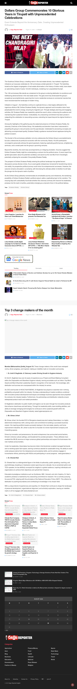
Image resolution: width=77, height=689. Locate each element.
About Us (7, 679)
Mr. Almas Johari (40, 495)
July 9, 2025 (26, 530)
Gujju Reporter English (14, 683)
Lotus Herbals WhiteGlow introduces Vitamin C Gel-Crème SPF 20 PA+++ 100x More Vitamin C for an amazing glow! (38, 245)
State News (54, 651)
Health (30, 654)
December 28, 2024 (10, 555)
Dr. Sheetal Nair (28, 495)
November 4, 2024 (33, 219)
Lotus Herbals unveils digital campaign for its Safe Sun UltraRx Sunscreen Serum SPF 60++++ (15, 244)
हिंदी (42, 679)
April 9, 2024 (9, 248)
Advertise (15, 679)
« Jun (6, 630)
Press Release (32, 662)
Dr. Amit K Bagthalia (15, 495)
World (53, 659)
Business (39, 314)
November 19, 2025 (10, 530)
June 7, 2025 (44, 524)
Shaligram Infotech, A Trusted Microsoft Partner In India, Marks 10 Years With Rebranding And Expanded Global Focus (29, 523)
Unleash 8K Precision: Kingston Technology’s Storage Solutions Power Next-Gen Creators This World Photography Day (41, 573)
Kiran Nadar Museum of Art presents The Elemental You (37, 215)
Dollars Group (25, 187)
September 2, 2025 (10, 219)
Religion (30, 665)
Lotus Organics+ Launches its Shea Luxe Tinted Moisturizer (14, 215)
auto (6, 651)
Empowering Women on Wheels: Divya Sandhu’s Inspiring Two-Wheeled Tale (62, 244)
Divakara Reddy (14, 187)
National (30, 659)
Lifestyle (39, 29)
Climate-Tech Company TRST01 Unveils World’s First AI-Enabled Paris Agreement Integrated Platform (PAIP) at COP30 (12, 523)
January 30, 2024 (33, 250)
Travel (53, 657)
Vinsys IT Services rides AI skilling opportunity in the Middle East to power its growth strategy (12, 550)
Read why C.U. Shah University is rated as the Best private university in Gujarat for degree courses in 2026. (42, 588)
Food (29, 651)
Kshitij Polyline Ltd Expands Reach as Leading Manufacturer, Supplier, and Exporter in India (30, 551)
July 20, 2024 (26, 557)
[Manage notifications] (72, 684)
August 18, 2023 (30, 314)
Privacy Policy (34, 679)
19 (28, 619)
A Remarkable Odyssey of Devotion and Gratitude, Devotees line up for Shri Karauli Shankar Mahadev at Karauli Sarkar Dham (42, 273)
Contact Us (24, 679)
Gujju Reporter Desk (16, 29)
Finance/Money (33, 648)
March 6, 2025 (62, 526)
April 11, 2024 (56, 220)
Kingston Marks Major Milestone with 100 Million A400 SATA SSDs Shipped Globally (37, 580)
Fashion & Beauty (10, 665)
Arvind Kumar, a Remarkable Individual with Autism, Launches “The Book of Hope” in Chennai (62, 216)
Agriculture (8, 648)
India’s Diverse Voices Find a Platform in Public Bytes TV (47, 520)
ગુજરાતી (49, 679)
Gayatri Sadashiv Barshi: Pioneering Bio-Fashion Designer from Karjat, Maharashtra (37, 288)
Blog (6, 654)
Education (8, 659)
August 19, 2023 (30, 29)
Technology (55, 654)
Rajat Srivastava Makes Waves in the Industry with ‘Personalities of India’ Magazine (65, 521)
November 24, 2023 (57, 248)
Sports (53, 648)
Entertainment (9, 662)
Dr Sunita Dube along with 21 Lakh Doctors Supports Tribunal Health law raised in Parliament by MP (42, 281)
